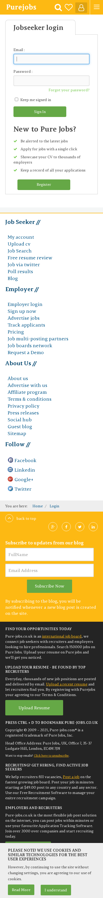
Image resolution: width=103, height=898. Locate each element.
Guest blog (20, 426)
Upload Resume (34, 707)
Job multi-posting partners (38, 339)
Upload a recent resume (66, 684)
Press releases (23, 413)
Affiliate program (27, 392)
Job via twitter (24, 264)
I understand (56, 890)
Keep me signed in (35, 99)
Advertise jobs (24, 318)
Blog (13, 278)
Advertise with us (27, 385)
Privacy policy (23, 406)
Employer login (25, 304)
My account (21, 237)
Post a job (71, 776)
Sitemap (17, 433)
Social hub (20, 420)
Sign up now (22, 311)
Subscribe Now (49, 586)
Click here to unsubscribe (51, 755)
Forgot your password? (69, 90)
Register (44, 184)
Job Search (20, 251)
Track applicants (26, 325)
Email (18, 49)
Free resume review (30, 258)
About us (18, 378)
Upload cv (19, 244)
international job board (62, 636)
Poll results (20, 271)
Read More (21, 889)
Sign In (40, 111)
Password (22, 71)
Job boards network (30, 345)
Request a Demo (26, 352)
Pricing (16, 332)
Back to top (26, 518)
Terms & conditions (30, 399)
